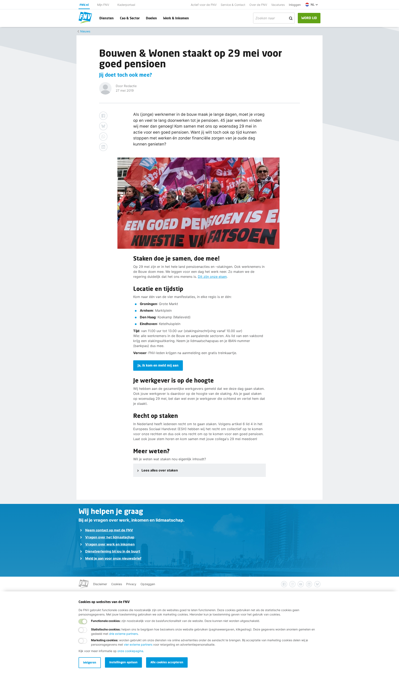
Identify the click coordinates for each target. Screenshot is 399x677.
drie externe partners (123, 633)
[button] (311, 4)
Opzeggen (147, 584)
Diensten (106, 18)
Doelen (151, 18)
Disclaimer (100, 584)
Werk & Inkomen (176, 18)
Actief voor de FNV (204, 4)
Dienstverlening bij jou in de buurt (112, 551)
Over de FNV (258, 4)
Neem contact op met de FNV (109, 530)
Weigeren (89, 662)
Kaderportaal (126, 4)
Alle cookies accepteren (166, 662)
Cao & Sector (130, 18)
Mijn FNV (103, 4)
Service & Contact (233, 4)
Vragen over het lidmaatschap (109, 537)
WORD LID (309, 18)
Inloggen (295, 4)
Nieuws (85, 31)
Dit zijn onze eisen (212, 276)
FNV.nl (84, 4)
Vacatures (278, 4)
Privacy (131, 584)
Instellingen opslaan (123, 662)
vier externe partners (138, 644)
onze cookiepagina (130, 651)
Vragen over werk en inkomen (110, 544)
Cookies (116, 584)
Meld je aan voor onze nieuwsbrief (113, 558)
